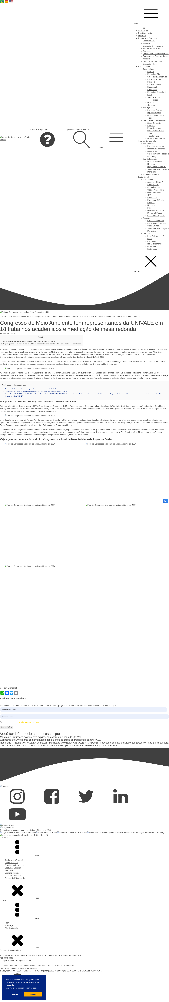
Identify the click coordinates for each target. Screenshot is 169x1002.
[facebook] (51, 804)
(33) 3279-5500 (6, 968)
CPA (149, 195)
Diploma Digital (154, 113)
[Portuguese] (2, 3)
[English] (11, 3)
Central (14, 316)
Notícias (151, 205)
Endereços (152, 249)
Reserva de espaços (156, 149)
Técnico (141, 28)
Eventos (151, 203)
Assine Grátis (6, 727)
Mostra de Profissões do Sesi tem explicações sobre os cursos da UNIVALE (30, 389)
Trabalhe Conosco (151, 174)
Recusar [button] (14, 994)
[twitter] (86, 804)
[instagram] (17, 804)
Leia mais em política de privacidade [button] (21, 988)
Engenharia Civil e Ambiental (65, 420)
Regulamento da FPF (156, 167)
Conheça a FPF (11, 863)
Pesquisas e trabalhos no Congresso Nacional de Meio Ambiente (28, 341)
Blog (149, 208)
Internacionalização (151, 48)
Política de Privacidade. (29, 722)
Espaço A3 (152, 87)
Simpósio (147, 43)
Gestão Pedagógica (156, 192)
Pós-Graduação (145, 33)
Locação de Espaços (156, 223)
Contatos (151, 105)
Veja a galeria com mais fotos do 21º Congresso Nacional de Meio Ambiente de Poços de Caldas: (41, 344)
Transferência (153, 136)
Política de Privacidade (15, 878)
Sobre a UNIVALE (155, 182)
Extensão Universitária (153, 46)
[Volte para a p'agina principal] (15, 138)
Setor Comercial (154, 123)
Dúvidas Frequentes (156, 138)
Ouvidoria (151, 246)
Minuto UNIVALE (154, 213)
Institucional (26, 316)
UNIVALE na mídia (155, 210)
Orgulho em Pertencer (14, 865)
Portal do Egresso (155, 110)
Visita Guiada (153, 226)
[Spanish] (6, 3)
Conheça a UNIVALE (14, 860)
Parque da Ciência (155, 200)
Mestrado (142, 36)
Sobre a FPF (153, 185)
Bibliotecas (152, 90)
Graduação (143, 31)
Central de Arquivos (156, 216)
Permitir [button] (33, 994)
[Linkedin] (120, 804)
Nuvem (150, 103)
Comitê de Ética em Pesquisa (156, 54)
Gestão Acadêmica (155, 190)
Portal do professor (155, 146)
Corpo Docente (154, 187)
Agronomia (45, 352)
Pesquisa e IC (149, 41)
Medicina (55, 352)
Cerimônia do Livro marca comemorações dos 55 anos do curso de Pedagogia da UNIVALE (36, 391)
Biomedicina (34, 352)
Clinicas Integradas (155, 221)
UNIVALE (4, 316)
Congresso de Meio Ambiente (29, 361)
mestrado (138, 406)
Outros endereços (21, 968)
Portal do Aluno (154, 79)
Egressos (147, 51)
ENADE (150, 72)
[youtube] (17, 822)
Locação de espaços (14, 873)
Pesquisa (9, 870)
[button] (116, 138)
